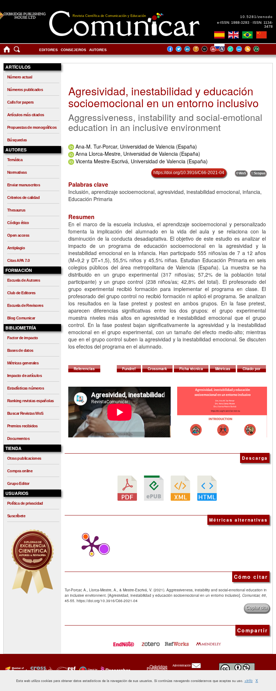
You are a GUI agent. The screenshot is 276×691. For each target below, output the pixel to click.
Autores (98, 50)
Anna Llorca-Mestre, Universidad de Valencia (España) (137, 153)
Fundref (128, 368)
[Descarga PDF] (127, 487)
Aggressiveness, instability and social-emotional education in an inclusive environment (165, 121)
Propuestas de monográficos (31, 127)
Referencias (84, 368)
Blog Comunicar (21, 318)
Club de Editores (21, 293)
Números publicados (25, 89)
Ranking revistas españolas (30, 401)
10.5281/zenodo (256, 17)
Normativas (17, 172)
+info (248, 680)
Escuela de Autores (23, 280)
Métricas (222, 368)
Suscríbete (16, 516)
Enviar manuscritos (23, 185)
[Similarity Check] (40, 669)
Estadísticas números (25, 388)
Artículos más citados (25, 115)
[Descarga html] (207, 487)
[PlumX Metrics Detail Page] (89, 545)
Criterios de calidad (23, 197)
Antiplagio (16, 248)
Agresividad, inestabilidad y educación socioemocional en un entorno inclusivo (163, 96)
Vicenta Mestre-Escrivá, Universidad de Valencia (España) (141, 161)
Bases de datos (20, 350)
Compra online (19, 471)
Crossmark (157, 368)
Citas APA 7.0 (18, 260)
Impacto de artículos (24, 375)
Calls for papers (20, 102)
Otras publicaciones (24, 458)
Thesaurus (16, 210)
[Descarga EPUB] (153, 487)
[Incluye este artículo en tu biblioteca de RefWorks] (176, 641)
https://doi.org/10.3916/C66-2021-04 (188, 172)
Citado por (252, 368)
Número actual (19, 77)
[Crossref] (15, 669)
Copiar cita (256, 607)
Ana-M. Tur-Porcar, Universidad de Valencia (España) (136, 146)
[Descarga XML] (180, 487)
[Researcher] (114, 669)
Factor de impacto (22, 338)
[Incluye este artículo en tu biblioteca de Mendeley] (208, 641)
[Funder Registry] (65, 669)
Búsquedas (17, 140)
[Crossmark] (87, 669)
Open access (18, 235)
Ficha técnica (191, 368)
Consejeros (73, 50)
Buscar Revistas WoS (25, 413)
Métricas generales (22, 363)
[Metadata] (262, 49)
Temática (14, 160)
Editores (48, 50)
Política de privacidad (25, 503)
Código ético (18, 223)
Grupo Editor (18, 483)
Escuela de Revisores (25, 305)
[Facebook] (172, 49)
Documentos (18, 438)
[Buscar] (16, 51)
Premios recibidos (22, 426)
